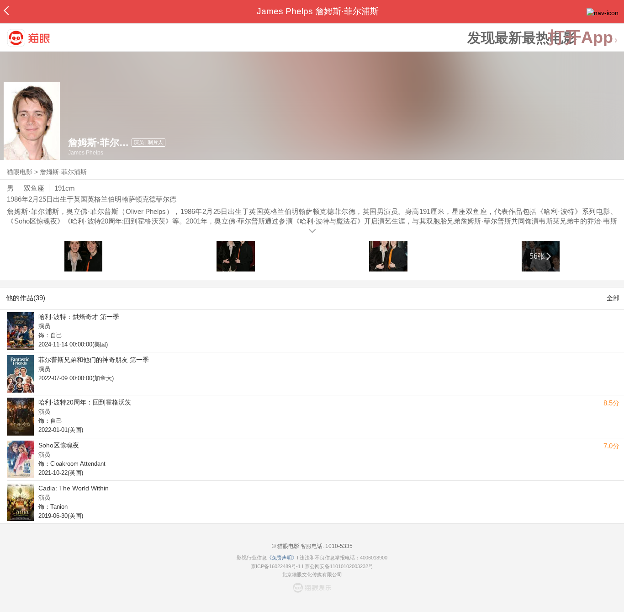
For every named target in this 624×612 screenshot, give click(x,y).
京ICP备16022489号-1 (276, 566)
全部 (613, 298)
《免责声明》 (282, 557)
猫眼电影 (19, 172)
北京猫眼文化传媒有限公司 (312, 574)
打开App (580, 38)
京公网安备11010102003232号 (339, 566)
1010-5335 (338, 546)
